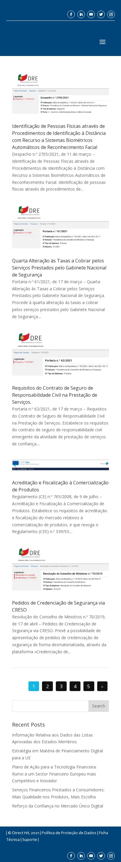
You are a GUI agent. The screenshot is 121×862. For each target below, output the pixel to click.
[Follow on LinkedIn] (81, 14)
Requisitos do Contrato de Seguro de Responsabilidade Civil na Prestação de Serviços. (54, 395)
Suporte (29, 839)
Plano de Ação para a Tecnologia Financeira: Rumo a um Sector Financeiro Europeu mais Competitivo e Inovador (54, 774)
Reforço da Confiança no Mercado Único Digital (57, 806)
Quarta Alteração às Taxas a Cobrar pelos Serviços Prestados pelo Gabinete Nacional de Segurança (59, 267)
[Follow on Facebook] (71, 14)
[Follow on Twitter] (101, 14)
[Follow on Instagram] (111, 14)
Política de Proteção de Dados (69, 832)
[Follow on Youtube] (91, 14)
